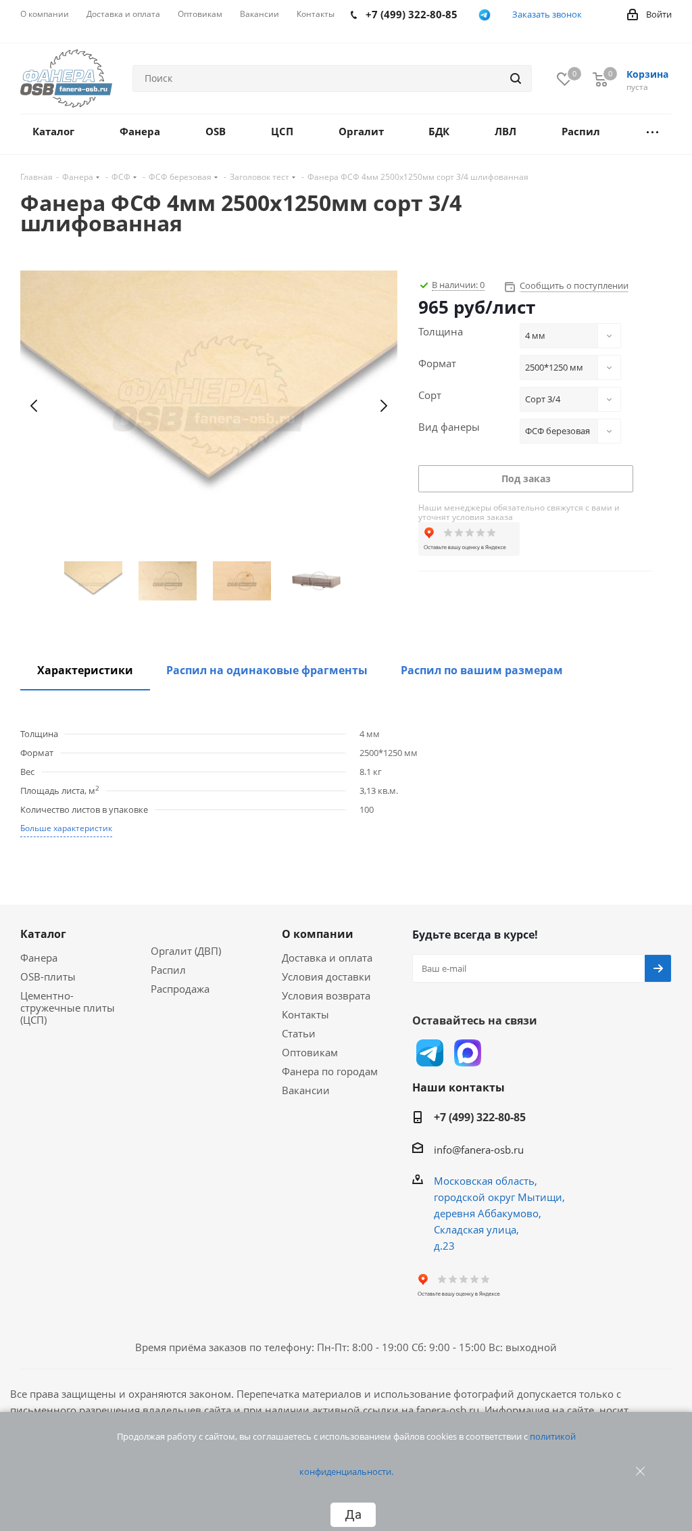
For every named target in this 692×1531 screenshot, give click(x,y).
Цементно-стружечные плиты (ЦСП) (67, 1008)
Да (353, 1514)
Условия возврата (326, 995)
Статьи (299, 1033)
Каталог (43, 933)
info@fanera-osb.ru (479, 1149)
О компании (317, 933)
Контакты (305, 1014)
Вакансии (306, 1090)
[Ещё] (652, 134)
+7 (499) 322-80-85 (480, 1117)
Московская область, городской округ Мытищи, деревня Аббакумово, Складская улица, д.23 (499, 1213)
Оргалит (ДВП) (186, 951)
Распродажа (180, 988)
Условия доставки (326, 976)
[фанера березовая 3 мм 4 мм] (208, 405)
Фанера (38, 957)
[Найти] (515, 78)
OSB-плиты (48, 976)
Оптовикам (310, 1052)
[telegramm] (485, 15)
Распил (168, 969)
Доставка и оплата (327, 957)
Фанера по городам (330, 1071)
